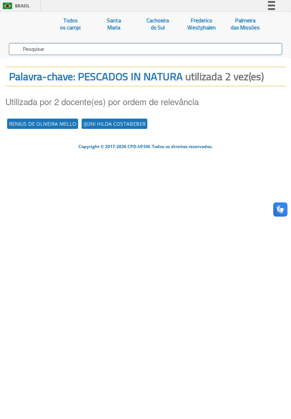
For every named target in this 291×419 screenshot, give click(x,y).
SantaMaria (114, 24)
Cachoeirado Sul (158, 24)
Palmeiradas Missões (245, 24)
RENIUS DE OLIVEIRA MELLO (42, 123)
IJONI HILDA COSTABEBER (114, 123)
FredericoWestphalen (201, 24)
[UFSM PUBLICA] (24, 24)
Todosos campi (70, 24)
